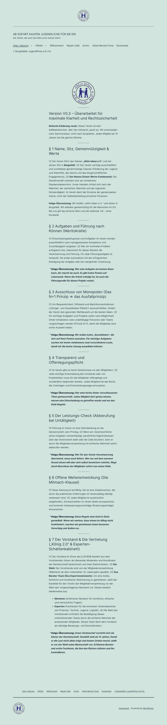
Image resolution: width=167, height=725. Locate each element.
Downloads (122, 45)
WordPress (148, 708)
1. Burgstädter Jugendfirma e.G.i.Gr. (32, 51)
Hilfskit (39, 45)
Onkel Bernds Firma (102, 45)
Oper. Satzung (20, 45)
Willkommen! (57, 45)
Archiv (85, 45)
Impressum (124, 708)
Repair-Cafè (73, 45)
